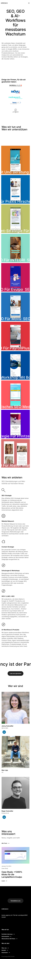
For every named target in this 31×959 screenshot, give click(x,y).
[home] (4, 3)
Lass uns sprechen (15, 65)
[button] (29, 3)
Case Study (5, 868)
